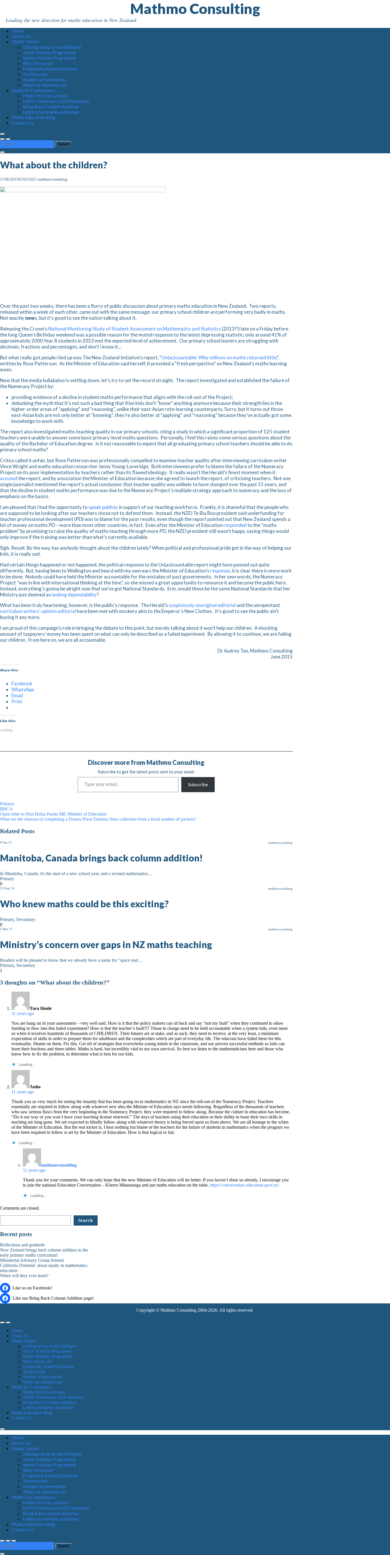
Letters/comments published (51, 112)
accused (8, 478)
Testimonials (35, 74)
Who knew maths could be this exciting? (84, 903)
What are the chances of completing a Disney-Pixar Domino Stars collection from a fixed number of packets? (98, 819)
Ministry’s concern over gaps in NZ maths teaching (106, 944)
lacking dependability (74, 595)
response (220, 571)
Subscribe (198, 784)
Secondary (25, 919)
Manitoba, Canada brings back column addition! (101, 857)
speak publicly (103, 507)
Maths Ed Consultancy (33, 90)
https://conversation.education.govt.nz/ (244, 1185)
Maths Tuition (25, 41)
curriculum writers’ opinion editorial (38, 611)
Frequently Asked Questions (50, 68)
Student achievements (44, 79)
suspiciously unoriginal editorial (202, 605)
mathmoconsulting (52, 179)
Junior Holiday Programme (49, 52)
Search (85, 1220)
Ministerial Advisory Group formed (32, 1260)
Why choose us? (38, 63)
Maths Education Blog (33, 117)
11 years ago (22, 1013)
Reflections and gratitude (22, 1244)
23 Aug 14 (7, 888)
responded (235, 525)
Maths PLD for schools (45, 95)
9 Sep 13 (6, 842)
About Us (20, 36)
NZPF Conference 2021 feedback (56, 101)
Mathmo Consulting (195, 8)
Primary (7, 803)
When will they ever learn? (24, 1275)
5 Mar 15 (6, 929)
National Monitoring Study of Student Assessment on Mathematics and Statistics (134, 329)
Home (17, 30)
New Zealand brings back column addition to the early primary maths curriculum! (44, 1253)
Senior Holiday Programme (49, 57)
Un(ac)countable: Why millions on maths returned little (219, 357)
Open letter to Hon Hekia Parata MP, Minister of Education (53, 814)
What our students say (44, 84)
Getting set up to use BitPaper (52, 47)
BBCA (6, 808)
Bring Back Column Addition (51, 106)
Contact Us (22, 122)
